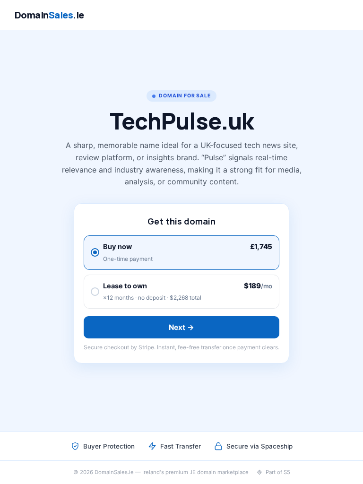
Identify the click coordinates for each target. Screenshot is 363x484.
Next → (182, 327)
